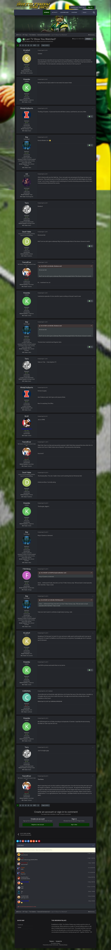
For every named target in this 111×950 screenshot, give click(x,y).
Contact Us (59, 941)
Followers (88, 38)
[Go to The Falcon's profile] (19, 40)
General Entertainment (46, 41)
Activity (54, 12)
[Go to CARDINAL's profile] (26, 697)
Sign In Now (74, 824)
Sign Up (90, 7)
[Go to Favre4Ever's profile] (26, 272)
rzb (26, 174)
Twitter (19, 927)
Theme (51, 941)
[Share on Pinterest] (39, 841)
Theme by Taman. (63, 945)
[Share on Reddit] (31, 841)
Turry (27, 203)
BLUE (27, 416)
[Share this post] (92, 50)
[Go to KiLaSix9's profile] (26, 58)
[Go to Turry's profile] (26, 209)
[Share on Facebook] (20, 841)
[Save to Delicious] (28, 841)
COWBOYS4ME (24, 896)
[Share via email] (36, 841)
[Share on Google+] (23, 841)
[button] (90, 24)
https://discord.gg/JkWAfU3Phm (29, 859)
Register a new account (38, 824)
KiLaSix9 (26, 50)
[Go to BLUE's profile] (26, 422)
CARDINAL (26, 691)
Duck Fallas (26, 232)
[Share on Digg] (25, 841)
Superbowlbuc (24, 877)
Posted (43, 50)
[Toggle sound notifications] (93, 845)
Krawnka (26, 79)
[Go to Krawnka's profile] (26, 87)
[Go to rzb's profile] (26, 182)
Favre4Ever (26, 262)
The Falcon (27, 41)
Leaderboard (64, 12)
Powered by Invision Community (50, 945)
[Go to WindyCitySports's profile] (26, 114)
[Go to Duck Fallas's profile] (26, 241)
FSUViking (27, 569)
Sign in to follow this (79, 38)
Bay (26, 137)
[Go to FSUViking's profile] (26, 575)
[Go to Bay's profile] (26, 145)
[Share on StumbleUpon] (34, 841)
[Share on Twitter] (17, 841)
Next (34, 45)
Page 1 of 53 (45, 45)
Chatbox (74, 12)
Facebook (20, 924)
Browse (46, 12)
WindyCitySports (26, 108)
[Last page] (38, 45)
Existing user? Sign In (77, 7)
